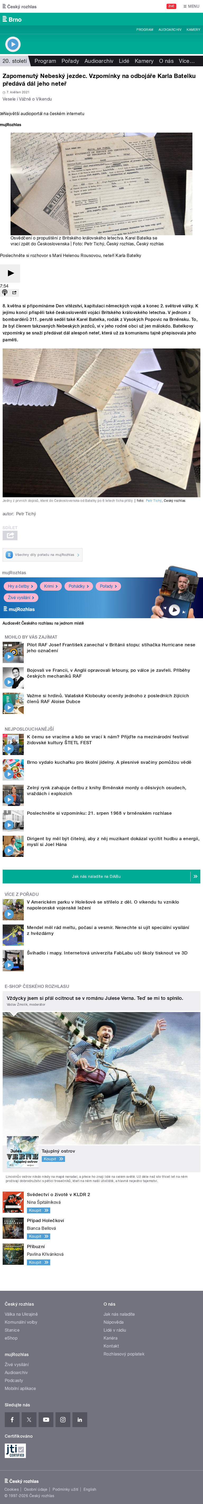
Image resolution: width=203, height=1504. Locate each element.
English (90, 1489)
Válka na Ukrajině (21, 1314)
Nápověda (114, 1322)
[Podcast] (5, 293)
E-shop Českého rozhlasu (37, 986)
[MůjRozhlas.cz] (10, 125)
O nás (166, 61)
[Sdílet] (14, 293)
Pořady (70, 61)
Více (187, 61)
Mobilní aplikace (20, 1388)
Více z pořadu (22, 894)
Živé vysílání (19, 597)
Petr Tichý (154, 501)
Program (144, 30)
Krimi (49, 586)
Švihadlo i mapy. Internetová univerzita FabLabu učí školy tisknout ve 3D (107, 953)
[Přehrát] (10, 273)
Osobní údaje (36, 1489)
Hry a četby (18, 586)
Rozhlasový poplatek (124, 1354)
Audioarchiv (170, 30)
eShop (11, 1338)
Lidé (124, 61)
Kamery (193, 30)
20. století (15, 61)
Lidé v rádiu (115, 1330)
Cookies (11, 1489)
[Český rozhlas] (19, 6)
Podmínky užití (66, 1489)
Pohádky (77, 586)
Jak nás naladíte (119, 1314)
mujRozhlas (14, 572)
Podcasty (14, 1380)
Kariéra (110, 1338)
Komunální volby (21, 1322)
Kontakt (111, 1346)
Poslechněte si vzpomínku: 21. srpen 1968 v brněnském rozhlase (99, 813)
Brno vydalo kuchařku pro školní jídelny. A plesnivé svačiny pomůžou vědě (109, 762)
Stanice (12, 1330)
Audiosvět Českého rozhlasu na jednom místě (43, 623)
